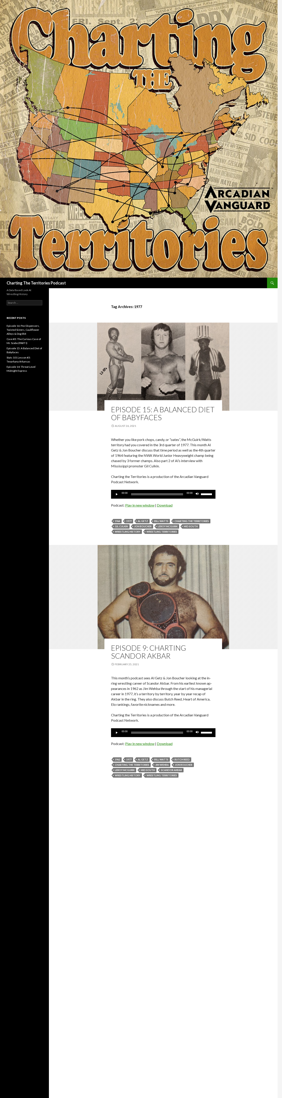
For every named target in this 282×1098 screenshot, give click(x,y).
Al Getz (143, 521)
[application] (163, 494)
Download (165, 505)
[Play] (117, 494)
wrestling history (127, 531)
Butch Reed (182, 759)
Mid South (191, 526)
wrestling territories (162, 531)
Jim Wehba (162, 764)
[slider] (207, 494)
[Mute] (197, 494)
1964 (117, 521)
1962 (117, 759)
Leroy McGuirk (168, 526)
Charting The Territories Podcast (36, 283)
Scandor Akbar (171, 770)
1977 (129, 521)
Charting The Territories (191, 521)
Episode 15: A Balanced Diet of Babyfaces (163, 413)
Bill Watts (161, 521)
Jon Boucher (143, 526)
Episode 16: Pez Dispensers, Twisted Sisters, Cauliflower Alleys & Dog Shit (23, 329)
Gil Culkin (121, 526)
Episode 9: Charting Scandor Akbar (148, 651)
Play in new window (139, 505)
